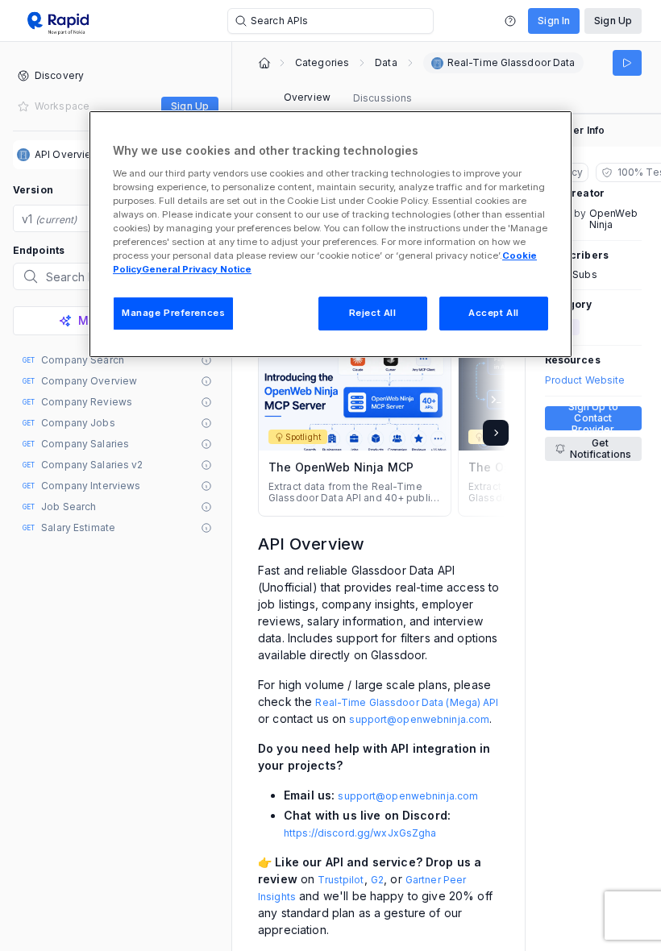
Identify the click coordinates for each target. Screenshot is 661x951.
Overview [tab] (307, 97)
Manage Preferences (173, 312)
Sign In (554, 21)
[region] (330, 234)
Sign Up (613, 21)
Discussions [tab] (382, 98)
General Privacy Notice (197, 269)
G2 (377, 880)
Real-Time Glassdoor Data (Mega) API (406, 702)
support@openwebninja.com (419, 719)
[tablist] (347, 98)
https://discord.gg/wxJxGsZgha (360, 833)
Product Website (585, 380)
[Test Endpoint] (627, 63)
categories (322, 63)
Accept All (493, 312)
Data (386, 63)
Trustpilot (341, 880)
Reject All (373, 312)
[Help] (510, 21)
